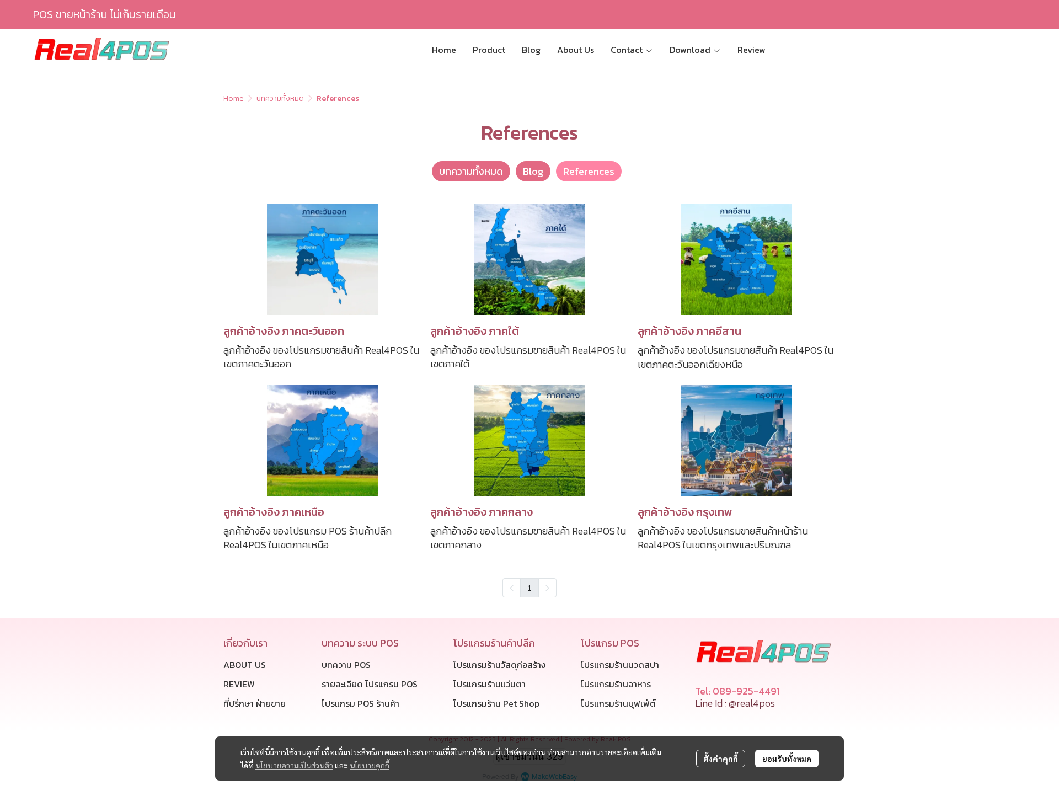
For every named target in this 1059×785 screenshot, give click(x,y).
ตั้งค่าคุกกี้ (720, 758)
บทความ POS (346, 664)
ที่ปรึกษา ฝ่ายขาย (254, 703)
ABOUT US (244, 664)
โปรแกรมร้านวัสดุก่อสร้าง (499, 664)
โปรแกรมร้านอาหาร (616, 684)
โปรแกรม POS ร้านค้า (360, 703)
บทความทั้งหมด (280, 98)
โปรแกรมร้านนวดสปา (620, 664)
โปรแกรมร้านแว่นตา (489, 684)
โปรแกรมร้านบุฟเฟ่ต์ (618, 703)
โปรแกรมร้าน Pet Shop (496, 703)
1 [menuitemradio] (529, 587)
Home (233, 98)
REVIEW (239, 684)
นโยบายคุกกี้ (369, 765)
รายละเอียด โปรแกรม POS (370, 684)
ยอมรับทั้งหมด (786, 758)
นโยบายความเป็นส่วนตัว (294, 765)
